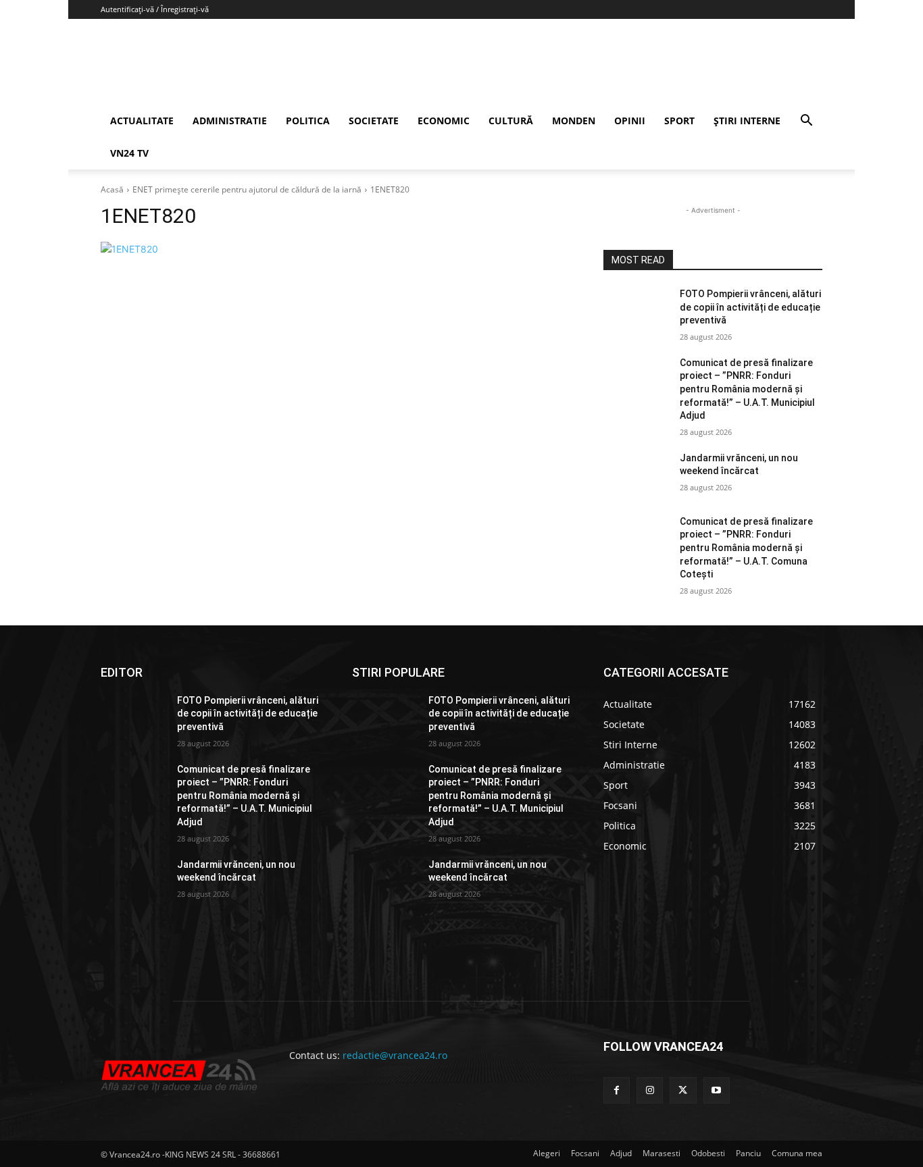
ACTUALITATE (142, 120)
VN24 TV (129, 153)
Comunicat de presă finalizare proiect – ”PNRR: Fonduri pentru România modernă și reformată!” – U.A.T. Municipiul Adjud (747, 389)
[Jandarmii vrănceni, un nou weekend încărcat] (636, 475)
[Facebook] (616, 1090)
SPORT (679, 120)
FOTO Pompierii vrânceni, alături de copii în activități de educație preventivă (750, 307)
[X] (683, 1090)
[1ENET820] (336, 249)
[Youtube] (716, 1090)
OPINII (629, 120)
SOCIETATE (374, 120)
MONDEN (573, 120)
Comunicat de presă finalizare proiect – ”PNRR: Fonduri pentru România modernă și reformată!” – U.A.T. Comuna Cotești (746, 547)
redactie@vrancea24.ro (395, 1055)
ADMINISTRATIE (230, 120)
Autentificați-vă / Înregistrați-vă (155, 9)
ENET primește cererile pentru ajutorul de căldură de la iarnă (246, 189)
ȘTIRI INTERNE (747, 120)
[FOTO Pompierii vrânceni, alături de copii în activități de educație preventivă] (636, 311)
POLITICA (308, 120)
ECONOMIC (444, 120)
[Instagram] (650, 1090)
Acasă (112, 189)
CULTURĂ (511, 120)
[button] (806, 121)
